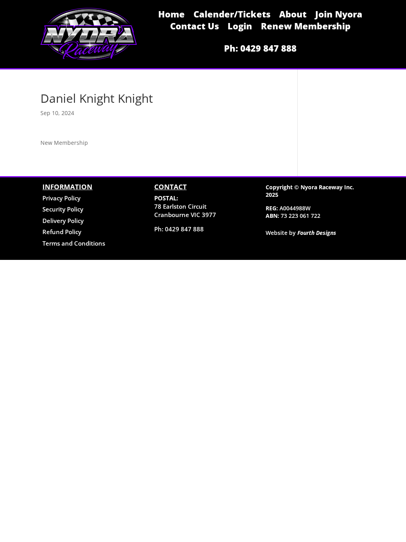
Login (240, 27)
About (292, 15)
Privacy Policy (61, 198)
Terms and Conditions (73, 243)
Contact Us (194, 27)
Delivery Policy (63, 221)
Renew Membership (305, 27)
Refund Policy (61, 232)
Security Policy (62, 209)
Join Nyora (338, 15)
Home (171, 15)
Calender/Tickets (231, 15)
